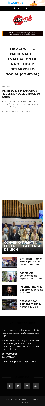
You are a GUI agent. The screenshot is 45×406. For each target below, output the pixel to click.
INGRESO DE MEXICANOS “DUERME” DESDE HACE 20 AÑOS (21, 94)
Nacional (6, 86)
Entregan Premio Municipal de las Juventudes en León (31, 263)
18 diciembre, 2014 (16, 111)
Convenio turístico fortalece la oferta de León (22, 246)
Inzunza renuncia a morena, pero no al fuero (31, 289)
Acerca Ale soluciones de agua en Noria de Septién (31, 277)
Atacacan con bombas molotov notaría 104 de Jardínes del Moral (31, 305)
